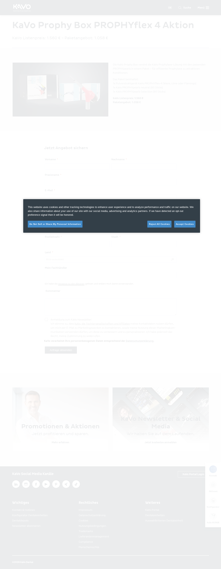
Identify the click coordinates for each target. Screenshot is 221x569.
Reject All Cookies (159, 224)
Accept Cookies (185, 224)
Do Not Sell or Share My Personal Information (55, 224)
